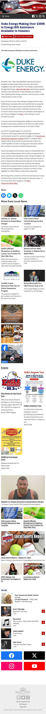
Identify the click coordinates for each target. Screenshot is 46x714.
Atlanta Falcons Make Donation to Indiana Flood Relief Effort (34, 251)
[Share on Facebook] (3, 195)
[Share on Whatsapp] (20, 195)
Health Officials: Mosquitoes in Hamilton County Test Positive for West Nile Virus (11, 252)
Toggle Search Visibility (43, 16)
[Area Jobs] (23, 333)
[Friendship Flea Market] (23, 313)
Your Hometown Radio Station (27, 595)
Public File (23, 707)
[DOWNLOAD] (43, 611)
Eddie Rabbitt (18, 631)
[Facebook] (33, 16)
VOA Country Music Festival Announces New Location (33, 221)
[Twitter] (23, 697)
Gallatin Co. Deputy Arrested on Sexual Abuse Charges (11, 221)
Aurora (13, 412)
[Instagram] (40, 16)
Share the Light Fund (23, 89)
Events (4, 367)
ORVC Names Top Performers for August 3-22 (11, 579)
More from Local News (24, 36)
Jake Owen (17, 642)
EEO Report (23, 704)
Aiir (29, 710)
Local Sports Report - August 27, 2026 (16, 558)
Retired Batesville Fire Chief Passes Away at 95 (33, 284)
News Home (8, 36)
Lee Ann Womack (21, 599)
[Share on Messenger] (9, 195)
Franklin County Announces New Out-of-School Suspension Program (10, 287)
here (21, 114)
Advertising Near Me (23, 702)
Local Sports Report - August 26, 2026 (32, 578)
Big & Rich (17, 619)
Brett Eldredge (18, 609)
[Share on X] (15, 195)
